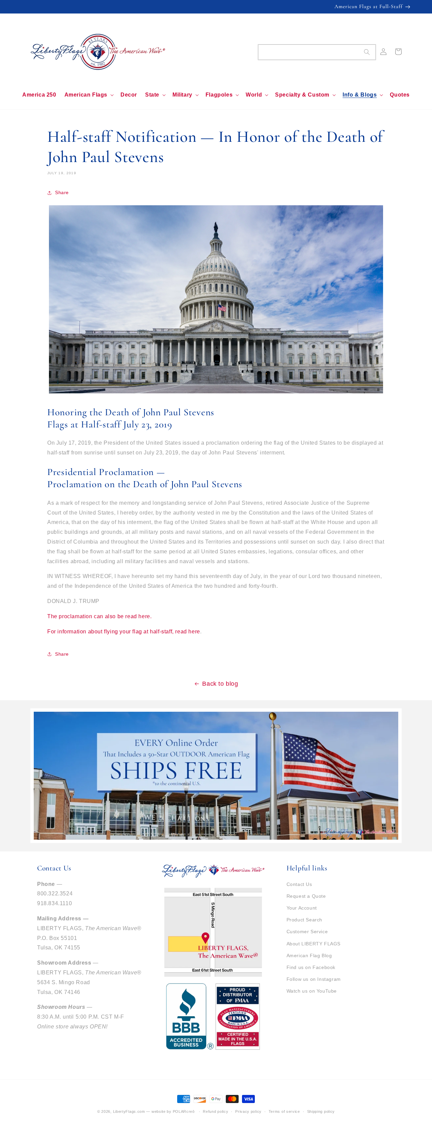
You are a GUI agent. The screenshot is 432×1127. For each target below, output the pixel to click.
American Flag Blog (309, 955)
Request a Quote (306, 896)
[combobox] (317, 52)
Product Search (304, 919)
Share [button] (62, 192)
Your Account (302, 908)
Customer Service (307, 931)
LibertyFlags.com (129, 1111)
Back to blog (220, 683)
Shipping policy (321, 1111)
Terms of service (284, 1111)
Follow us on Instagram (314, 979)
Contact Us (299, 884)
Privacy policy (248, 1111)
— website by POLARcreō (170, 1111)
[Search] (366, 52)
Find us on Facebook (311, 967)
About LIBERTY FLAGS (314, 943)
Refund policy (215, 1111)
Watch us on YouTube (312, 991)
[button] (88, 95)
